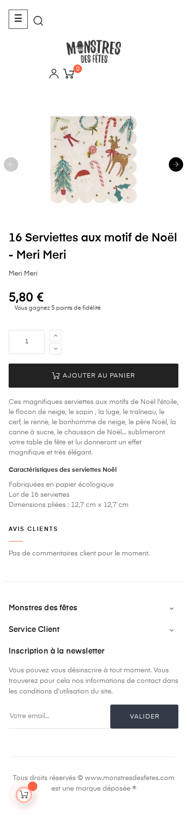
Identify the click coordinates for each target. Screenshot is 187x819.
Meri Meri (23, 273)
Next (176, 164)
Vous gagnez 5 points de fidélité (57, 308)
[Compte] (53, 75)
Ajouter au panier (98, 376)
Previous (11, 164)
